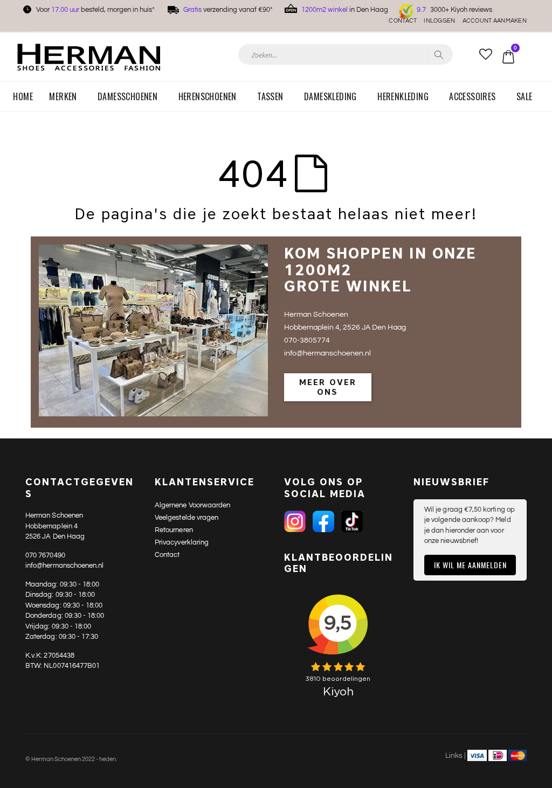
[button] (485, 55)
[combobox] (345, 54)
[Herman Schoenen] (88, 57)
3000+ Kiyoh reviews (454, 9)
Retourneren (174, 530)
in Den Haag (344, 9)
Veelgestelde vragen (186, 517)
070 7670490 (45, 555)
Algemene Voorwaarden (192, 505)
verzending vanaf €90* (228, 9)
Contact (403, 21)
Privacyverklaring (182, 542)
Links (454, 755)
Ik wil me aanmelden (470, 564)
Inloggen (439, 21)
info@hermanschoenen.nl (64, 565)
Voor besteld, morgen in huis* (95, 9)
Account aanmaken (495, 21)
